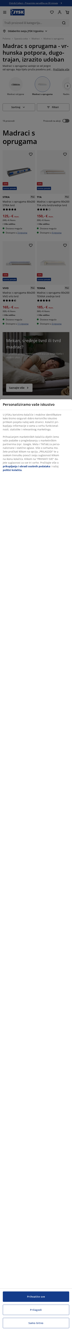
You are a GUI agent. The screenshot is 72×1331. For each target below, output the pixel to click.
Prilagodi (36, 1309)
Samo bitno (36, 1323)
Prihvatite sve (36, 1296)
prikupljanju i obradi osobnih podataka (26, 466)
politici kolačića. (12, 470)
